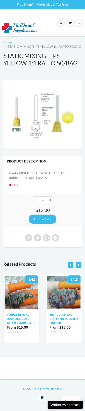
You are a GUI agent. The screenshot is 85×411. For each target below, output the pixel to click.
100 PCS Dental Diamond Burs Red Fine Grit (63, 319)
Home (7, 42)
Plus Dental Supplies (47, 389)
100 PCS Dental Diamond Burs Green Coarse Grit (21, 319)
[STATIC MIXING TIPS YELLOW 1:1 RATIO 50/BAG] (42, 114)
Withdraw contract (65, 404)
